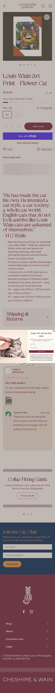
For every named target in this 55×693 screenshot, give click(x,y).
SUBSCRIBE (41, 351)
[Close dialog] (54, 331)
